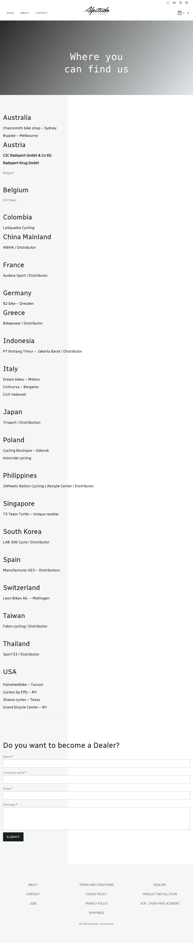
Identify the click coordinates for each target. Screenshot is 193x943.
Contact (42, 13)
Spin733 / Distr (16, 654)
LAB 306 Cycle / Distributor (26, 542)
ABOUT (24, 13)
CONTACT (33, 894)
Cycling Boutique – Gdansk (26, 450)
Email (8, 788)
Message (10, 804)
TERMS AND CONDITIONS (96, 885)
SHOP (10, 13)
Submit (13, 837)
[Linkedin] (180, 2)
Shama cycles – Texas (21, 699)
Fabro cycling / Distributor (25, 626)
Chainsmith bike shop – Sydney (30, 128)
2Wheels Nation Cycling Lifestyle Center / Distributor (48, 486)
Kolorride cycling (17, 458)
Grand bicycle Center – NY (25, 707)
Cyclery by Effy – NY (20, 692)
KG (49, 155)
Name (8, 756)
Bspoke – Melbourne (20, 135)
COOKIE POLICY (96, 894)
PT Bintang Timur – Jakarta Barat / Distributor (42, 351)
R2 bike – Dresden (18, 303)
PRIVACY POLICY (96, 903)
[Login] (188, 13)
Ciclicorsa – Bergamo (21, 387)
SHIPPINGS (96, 913)
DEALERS (160, 885)
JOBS (33, 903)
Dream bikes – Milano (21, 379)
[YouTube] (174, 2)
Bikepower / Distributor (23, 323)
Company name (14, 772)
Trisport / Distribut (19, 422)
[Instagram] (168, 2)
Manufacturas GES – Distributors (31, 570)
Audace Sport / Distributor (26, 275)
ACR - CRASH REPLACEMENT (160, 903)
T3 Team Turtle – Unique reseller (31, 514)
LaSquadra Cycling (18, 227)
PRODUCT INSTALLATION (160, 894)
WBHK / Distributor (19, 247)
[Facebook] (186, 2)
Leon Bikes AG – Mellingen (26, 598)
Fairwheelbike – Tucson (23, 684)
